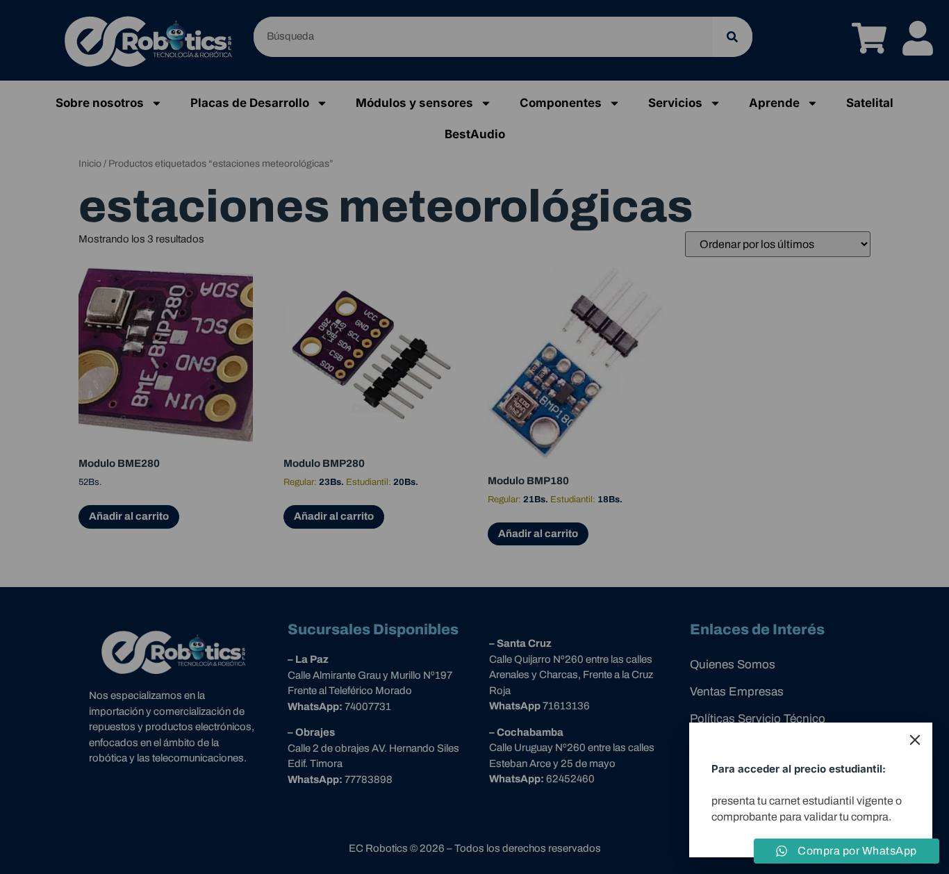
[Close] (915, 739)
